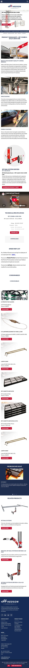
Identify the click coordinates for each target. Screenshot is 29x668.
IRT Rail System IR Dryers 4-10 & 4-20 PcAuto (12, 583)
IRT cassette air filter (7, 391)
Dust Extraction (18, 630)
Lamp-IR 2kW (4, 450)
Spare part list (19, 33)
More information (16, 665)
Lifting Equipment (18, 629)
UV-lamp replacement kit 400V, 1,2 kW (11, 331)
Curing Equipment (7, 31)
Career (2, 626)
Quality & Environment (6, 623)
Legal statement (4, 627)
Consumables (24, 33)
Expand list (14, 232)
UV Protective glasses (7, 302)
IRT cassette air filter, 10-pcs (9, 421)
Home (1, 31)
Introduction (5, 33)
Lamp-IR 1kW (4, 361)
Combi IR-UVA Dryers (15, 31)
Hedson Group (4, 622)
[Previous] (5, 155)
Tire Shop (16, 623)
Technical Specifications (11, 33)
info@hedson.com (5, 658)
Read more (5, 309)
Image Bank (3, 640)
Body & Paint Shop (18, 622)
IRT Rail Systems (6, 520)
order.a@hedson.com (5, 657)
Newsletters (3, 637)
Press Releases (4, 638)
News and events (4, 635)
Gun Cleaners (17, 626)
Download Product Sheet (11, 187)
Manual (16, 33)
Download (5, 24)
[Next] (23, 155)
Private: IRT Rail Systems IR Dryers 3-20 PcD (13, 551)
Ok (8, 665)
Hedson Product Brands (6, 625)
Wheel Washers (18, 627)
